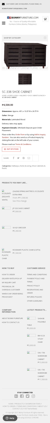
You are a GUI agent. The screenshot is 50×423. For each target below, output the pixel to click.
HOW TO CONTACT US (10, 322)
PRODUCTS (19, 404)
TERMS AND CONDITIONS (37, 274)
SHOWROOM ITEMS (32, 404)
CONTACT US (18, 409)
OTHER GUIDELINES (34, 301)
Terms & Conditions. (23, 144)
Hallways (23, 95)
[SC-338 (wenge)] (25, 79)
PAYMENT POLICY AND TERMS (36, 280)
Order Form (20, 134)
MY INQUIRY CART (9, 282)
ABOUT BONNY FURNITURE (12, 318)
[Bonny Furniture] (22, 17)
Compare (35, 158)
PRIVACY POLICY (33, 285)
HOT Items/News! (30, 409)
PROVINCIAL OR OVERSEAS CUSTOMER (11, 288)
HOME (10, 404)
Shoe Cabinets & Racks (36, 95)
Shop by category (12, 38)
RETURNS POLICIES (34, 297)
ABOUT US (42, 406)
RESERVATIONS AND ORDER (35, 291)
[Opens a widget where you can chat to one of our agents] (10, 418)
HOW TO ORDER (8, 274)
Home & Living (13, 95)
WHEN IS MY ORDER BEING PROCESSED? (12, 295)
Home (4, 95)
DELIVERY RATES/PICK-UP (12, 278)
